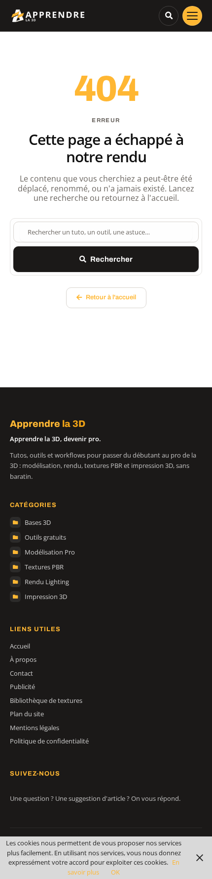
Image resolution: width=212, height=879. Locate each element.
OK (115, 872)
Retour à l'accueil (111, 297)
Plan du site (27, 713)
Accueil (20, 646)
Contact (21, 673)
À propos (23, 659)
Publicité (22, 686)
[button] (192, 16)
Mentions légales (34, 727)
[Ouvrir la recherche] (168, 16)
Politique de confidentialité (49, 741)
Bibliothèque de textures (46, 700)
